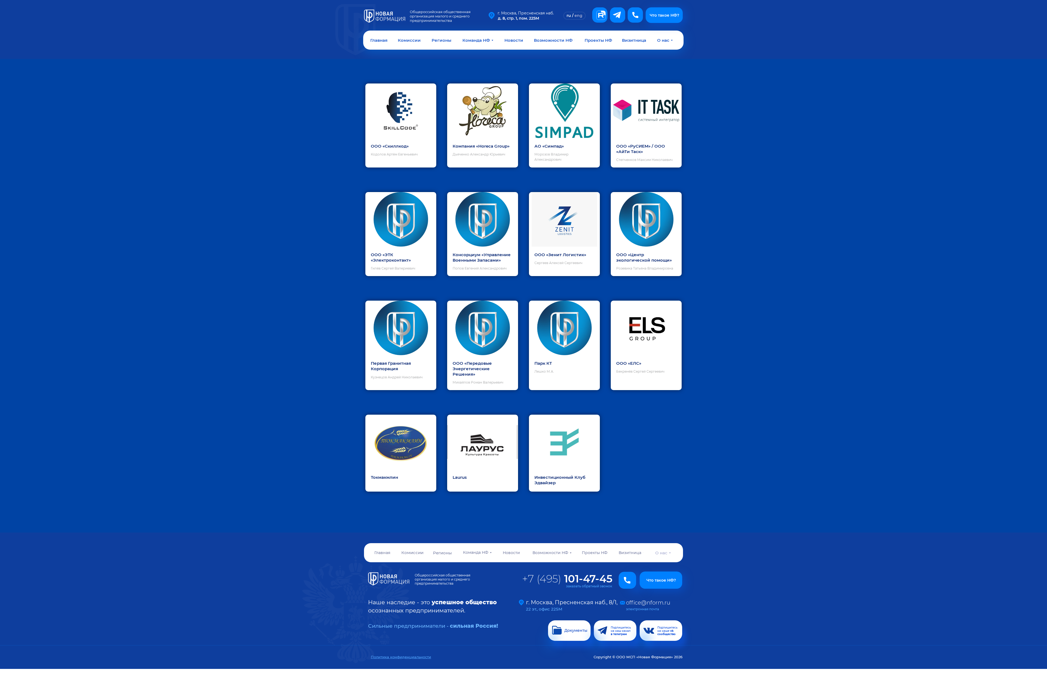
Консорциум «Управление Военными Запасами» (482, 257)
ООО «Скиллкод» (390, 146)
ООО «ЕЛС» (628, 363)
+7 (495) (567, 578)
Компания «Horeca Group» (481, 146)
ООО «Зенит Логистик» (560, 254)
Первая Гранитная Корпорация (391, 366)
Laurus (460, 477)
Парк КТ (543, 363)
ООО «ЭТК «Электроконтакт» (391, 257)
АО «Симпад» (549, 146)
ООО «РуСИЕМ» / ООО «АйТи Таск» (640, 148)
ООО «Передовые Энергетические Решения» (472, 369)
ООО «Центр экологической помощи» (644, 257)
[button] (635, 15)
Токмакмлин (384, 477)
